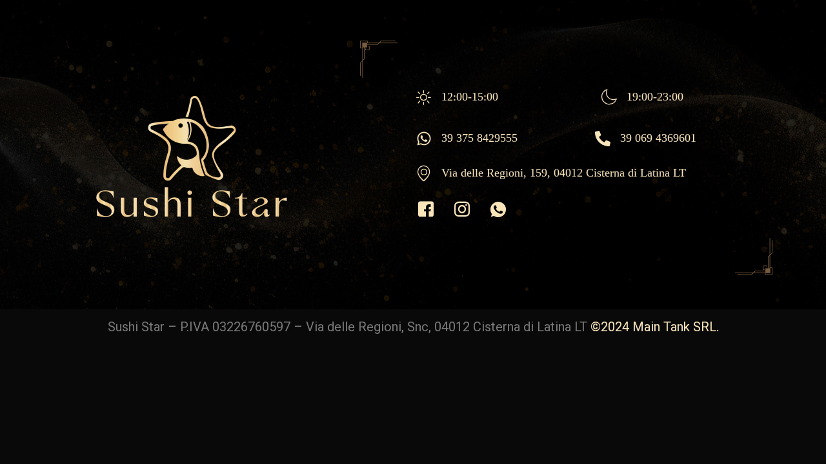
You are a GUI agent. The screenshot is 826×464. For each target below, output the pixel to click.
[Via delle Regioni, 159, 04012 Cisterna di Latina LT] (424, 173)
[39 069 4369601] (602, 138)
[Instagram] (462, 210)
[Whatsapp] (498, 210)
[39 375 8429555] (424, 138)
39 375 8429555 (479, 137)
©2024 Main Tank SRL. (654, 326)
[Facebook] (426, 210)
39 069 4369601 (658, 137)
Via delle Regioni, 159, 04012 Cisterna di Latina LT (563, 172)
